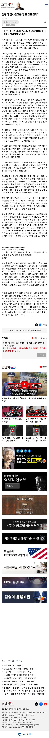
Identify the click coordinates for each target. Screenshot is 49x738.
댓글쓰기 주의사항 (40, 338)
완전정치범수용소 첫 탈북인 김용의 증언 (19, 681)
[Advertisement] (24, 630)
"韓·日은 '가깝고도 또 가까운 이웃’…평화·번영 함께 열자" (25, 694)
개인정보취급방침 (7, 709)
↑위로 (44, 325)
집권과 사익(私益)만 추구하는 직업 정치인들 (21, 684)
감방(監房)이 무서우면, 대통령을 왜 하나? (20, 668)
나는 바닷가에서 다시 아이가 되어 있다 (18, 671)
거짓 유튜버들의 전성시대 (13, 665)
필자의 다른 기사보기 (10, 22)
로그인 (41, 355)
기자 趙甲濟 (18, 709)
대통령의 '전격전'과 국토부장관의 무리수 (19, 675)
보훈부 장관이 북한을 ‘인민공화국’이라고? (20, 678)
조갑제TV (26, 709)
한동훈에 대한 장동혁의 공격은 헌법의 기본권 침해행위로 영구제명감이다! (25, 687)
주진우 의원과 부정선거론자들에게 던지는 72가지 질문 (25, 690)
